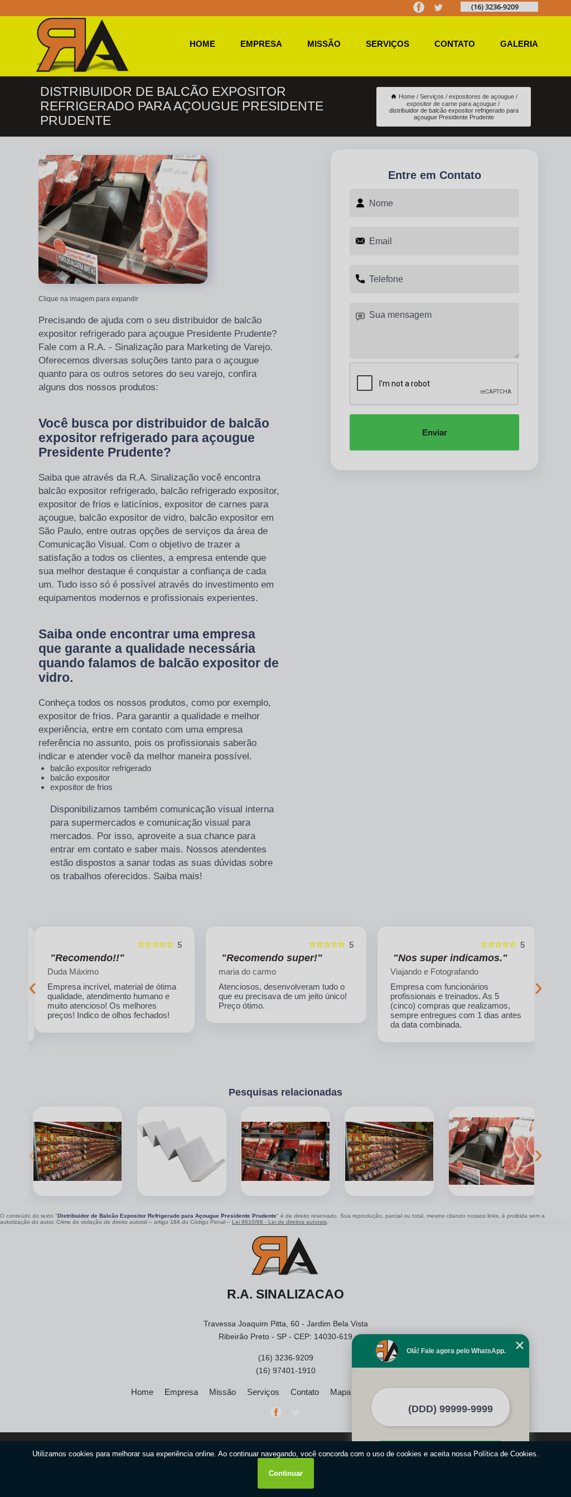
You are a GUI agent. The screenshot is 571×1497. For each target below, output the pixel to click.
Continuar (286, 1473)
